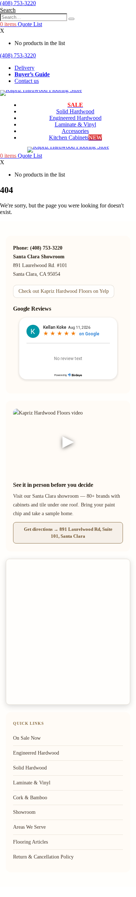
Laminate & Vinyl (75, 124)
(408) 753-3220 (18, 3)
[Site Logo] (41, 90)
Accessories (75, 131)
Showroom (24, 812)
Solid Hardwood (75, 111)
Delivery (24, 68)
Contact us (27, 81)
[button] (8, 10)
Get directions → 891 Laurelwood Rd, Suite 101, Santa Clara (68, 532)
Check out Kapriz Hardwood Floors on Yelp (63, 291)
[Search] (71, 19)
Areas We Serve (29, 827)
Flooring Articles (30, 842)
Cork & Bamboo (30, 797)
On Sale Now (27, 738)
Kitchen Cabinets (75, 137)
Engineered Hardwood (75, 118)
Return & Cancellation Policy (43, 857)
